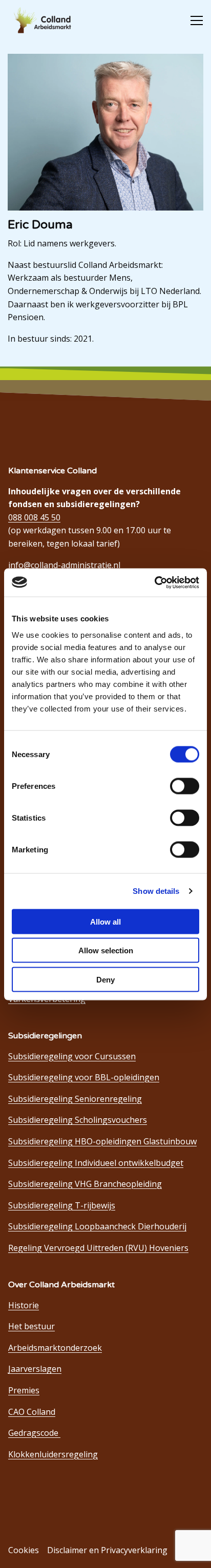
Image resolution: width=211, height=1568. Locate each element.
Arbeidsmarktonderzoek (55, 1347)
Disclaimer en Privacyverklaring (107, 1550)
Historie (23, 1305)
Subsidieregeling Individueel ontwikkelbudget (95, 1162)
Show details (156, 891)
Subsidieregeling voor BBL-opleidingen (83, 1077)
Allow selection (105, 950)
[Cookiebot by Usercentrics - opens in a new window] (154, 582)
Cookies (23, 1550)
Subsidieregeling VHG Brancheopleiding (85, 1183)
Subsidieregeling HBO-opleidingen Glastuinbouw (102, 1141)
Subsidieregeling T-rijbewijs (61, 1205)
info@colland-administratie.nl (64, 565)
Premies (23, 1390)
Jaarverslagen (34, 1368)
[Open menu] (192, 20)
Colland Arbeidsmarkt (46, 20)
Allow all (105, 921)
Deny (105, 979)
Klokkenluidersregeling (53, 1454)
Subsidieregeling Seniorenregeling (75, 1098)
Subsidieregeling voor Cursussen (72, 1056)
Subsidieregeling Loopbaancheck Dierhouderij (97, 1226)
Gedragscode (34, 1432)
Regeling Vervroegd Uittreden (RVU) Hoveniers (98, 1247)
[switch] (184, 786)
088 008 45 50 (34, 517)
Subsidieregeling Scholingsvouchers (77, 1119)
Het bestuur (31, 1326)
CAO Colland (31, 1411)
